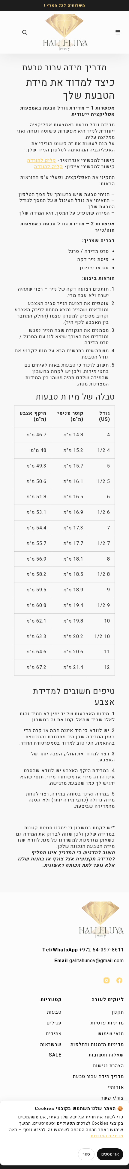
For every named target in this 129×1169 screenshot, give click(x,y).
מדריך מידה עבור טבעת (98, 1076)
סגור (86, 1154)
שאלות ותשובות (106, 1055)
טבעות (54, 1012)
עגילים (54, 1023)
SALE (55, 1055)
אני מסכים (110, 1154)
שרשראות (51, 1044)
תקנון (118, 1012)
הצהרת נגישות (108, 1065)
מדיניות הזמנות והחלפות (97, 1044)
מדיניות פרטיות (107, 1023)
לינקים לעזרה (108, 999)
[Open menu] (118, 32)
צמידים (54, 1033)
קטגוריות (51, 999)
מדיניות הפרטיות (107, 1136)
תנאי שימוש (111, 1033)
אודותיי (116, 1087)
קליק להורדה (41, 160)
